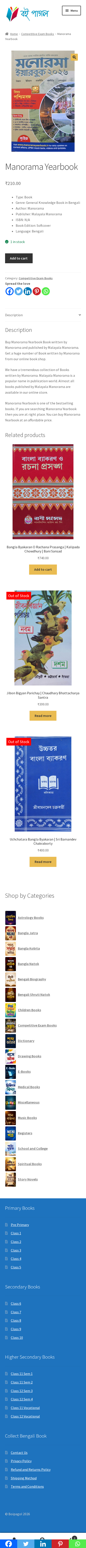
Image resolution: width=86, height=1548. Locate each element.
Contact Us (19, 1452)
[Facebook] (10, 291)
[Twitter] (19, 291)
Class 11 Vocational (25, 1407)
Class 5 (16, 1267)
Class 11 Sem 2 (22, 1382)
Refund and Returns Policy (30, 1469)
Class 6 (16, 1303)
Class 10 (17, 1337)
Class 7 (16, 1312)
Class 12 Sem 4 (22, 1399)
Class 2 (16, 1241)
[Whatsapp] (46, 291)
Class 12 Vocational (25, 1416)
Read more (43, 715)
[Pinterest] (37, 291)
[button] (74, 57)
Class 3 (16, 1250)
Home (14, 34)
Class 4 (16, 1258)
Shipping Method (24, 1478)
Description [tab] (14, 315)
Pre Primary (20, 1225)
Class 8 (16, 1320)
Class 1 (16, 1233)
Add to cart (19, 258)
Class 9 (16, 1329)
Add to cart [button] (43, 569)
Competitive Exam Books (37, 34)
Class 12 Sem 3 (22, 1391)
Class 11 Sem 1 (22, 1373)
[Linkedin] (28, 291)
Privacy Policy (21, 1461)
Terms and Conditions (27, 1486)
